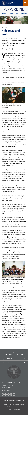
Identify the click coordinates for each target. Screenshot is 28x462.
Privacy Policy (7, 404)
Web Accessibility (14, 412)
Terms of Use (17, 406)
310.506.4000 (6, 391)
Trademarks (17, 409)
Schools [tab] (6, 362)
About (17, 13)
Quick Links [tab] (8, 358)
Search (11, 13)
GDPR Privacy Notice (18, 404)
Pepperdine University (7, 1)
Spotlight (5, 27)
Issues (4, 13)
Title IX (10, 409)
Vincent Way (17, 49)
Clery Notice (10, 406)
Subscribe (24, 13)
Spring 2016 (7, 49)
